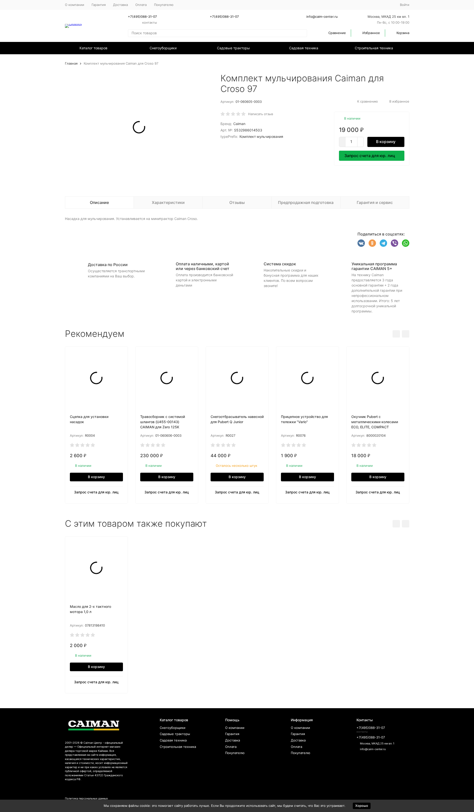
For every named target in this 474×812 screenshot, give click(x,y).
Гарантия (99, 5)
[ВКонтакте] (361, 243)
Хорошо (361, 806)
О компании (74, 5)
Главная (71, 63)
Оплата (141, 5)
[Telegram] (383, 243)
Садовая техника (303, 48)
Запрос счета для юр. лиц (369, 155)
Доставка (120, 5)
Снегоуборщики (163, 48)
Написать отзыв (260, 114)
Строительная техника (374, 48)
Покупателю (235, 753)
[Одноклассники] (372, 243)
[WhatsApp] (405, 243)
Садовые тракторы (233, 48)
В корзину (385, 141)
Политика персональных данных (86, 798)
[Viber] (394, 243)
